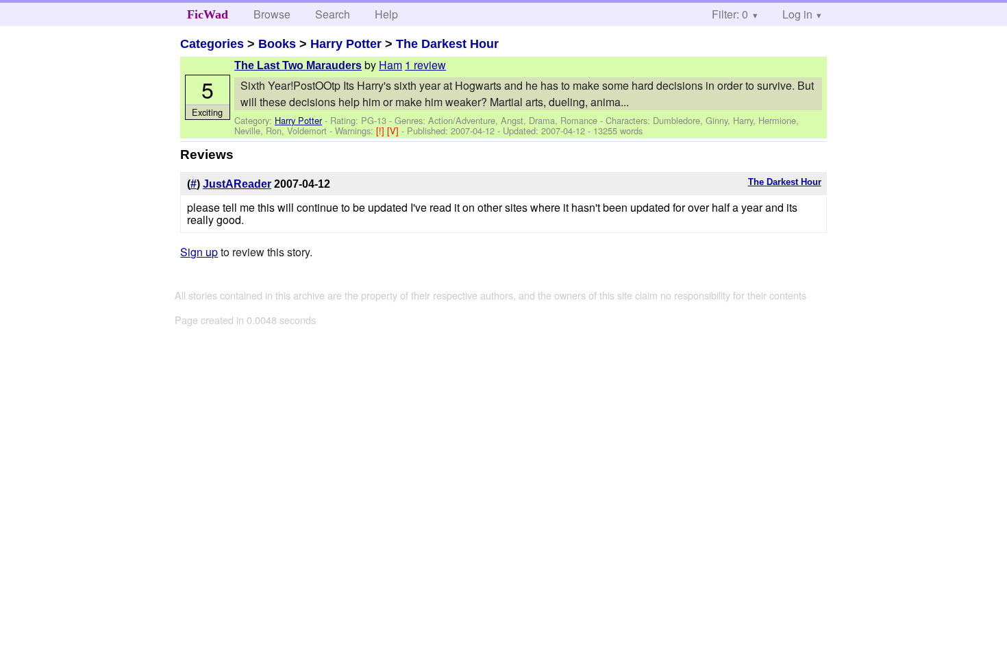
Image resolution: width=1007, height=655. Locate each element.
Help (386, 14)
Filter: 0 (730, 14)
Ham (390, 65)
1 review (425, 65)
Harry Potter (346, 44)
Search (332, 14)
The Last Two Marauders (298, 65)
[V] (394, 130)
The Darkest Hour (447, 44)
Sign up (199, 252)
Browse (271, 14)
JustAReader (237, 184)
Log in (797, 14)
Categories (212, 44)
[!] (381, 130)
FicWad (207, 14)
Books (277, 44)
